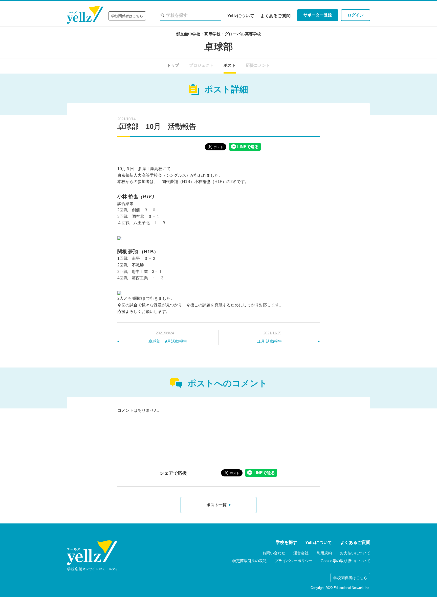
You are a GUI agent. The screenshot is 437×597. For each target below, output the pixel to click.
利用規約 (324, 553)
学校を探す (286, 542)
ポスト (230, 65)
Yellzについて (240, 15)
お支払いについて (355, 553)
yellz (92, 555)
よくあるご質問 (275, 15)
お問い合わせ (274, 553)
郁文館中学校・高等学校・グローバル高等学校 (218, 34)
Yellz (85, 15)
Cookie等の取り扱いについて (345, 561)
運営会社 (301, 553)
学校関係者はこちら (127, 16)
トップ (173, 65)
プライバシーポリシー (294, 561)
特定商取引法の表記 (249, 561)
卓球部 (218, 46)
